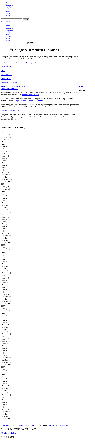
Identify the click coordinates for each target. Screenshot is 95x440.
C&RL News (6, 67)
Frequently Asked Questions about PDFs (29, 101)
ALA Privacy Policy (8, 433)
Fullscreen (4, 111)
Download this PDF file (9, 89)
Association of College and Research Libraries (18, 425)
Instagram (18, 63)
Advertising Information (10, 83)
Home (8, 3)
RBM (3, 71)
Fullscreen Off (14, 111)
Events (8, 13)
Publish (8, 9)
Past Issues (9, 7)
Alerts (8, 11)
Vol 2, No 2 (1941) (14, 87)
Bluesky (29, 63)
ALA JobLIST (6, 75)
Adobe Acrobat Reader (30, 95)
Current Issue (10, 5)
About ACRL (6, 79)
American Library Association (59, 425)
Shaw (25, 87)
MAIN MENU (6, 22)
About (8, 15)
